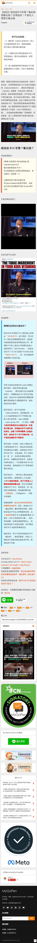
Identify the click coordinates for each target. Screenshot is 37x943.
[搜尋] (29, 3)
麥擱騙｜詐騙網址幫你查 (9, 929)
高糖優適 (9, 493)
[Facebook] (3, 907)
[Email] (23, 907)
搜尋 (31, 918)
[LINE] (15, 907)
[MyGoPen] (7, 3)
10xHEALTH (12, 336)
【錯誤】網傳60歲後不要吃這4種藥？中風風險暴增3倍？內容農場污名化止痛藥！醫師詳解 (18, 657)
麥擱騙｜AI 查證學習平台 (9, 933)
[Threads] (19, 907)
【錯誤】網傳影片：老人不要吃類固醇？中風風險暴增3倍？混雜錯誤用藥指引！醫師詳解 (18, 641)
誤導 (11, 9)
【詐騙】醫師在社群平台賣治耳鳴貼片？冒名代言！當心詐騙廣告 (18, 674)
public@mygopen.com (15, 903)
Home (2, 9)
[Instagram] (11, 907)
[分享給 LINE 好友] (7, 600)
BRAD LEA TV (11, 355)
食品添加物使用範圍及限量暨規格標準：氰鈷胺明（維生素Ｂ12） (18, 574)
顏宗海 (7, 593)
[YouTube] (7, 907)
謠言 (7, 9)
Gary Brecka (17, 559)
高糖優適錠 (16, 568)
